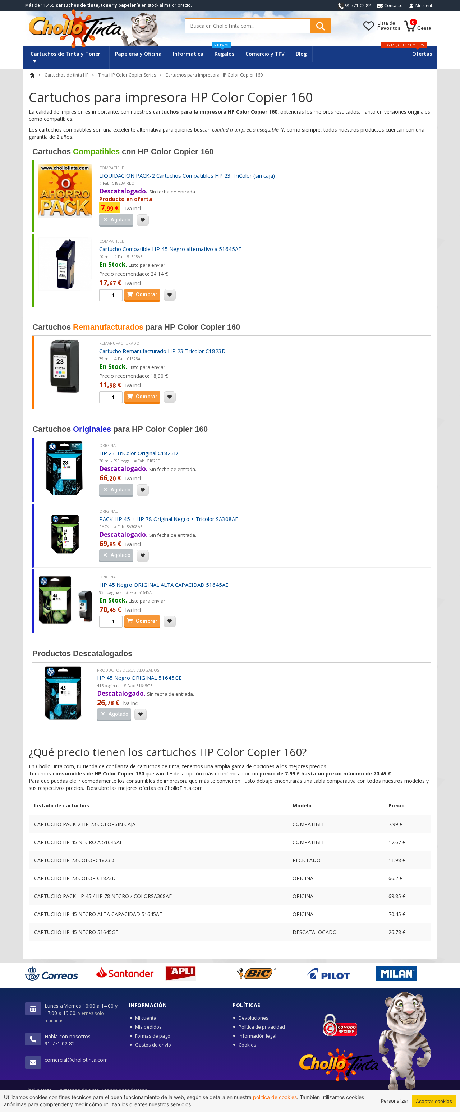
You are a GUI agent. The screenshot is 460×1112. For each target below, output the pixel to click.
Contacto (393, 6)
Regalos (224, 51)
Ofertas (422, 53)
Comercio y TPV (265, 53)
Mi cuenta (425, 6)
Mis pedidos (148, 1027)
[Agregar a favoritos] (143, 220)
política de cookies (275, 1097)
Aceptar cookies (434, 1101)
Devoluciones (253, 1018)
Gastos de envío (153, 1045)
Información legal (257, 1036)
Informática (188, 53)
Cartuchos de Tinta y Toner (65, 53)
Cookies (247, 1045)
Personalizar (394, 1101)
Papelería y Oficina (138, 53)
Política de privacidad (262, 1027)
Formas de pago (152, 1036)
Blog (301, 53)
